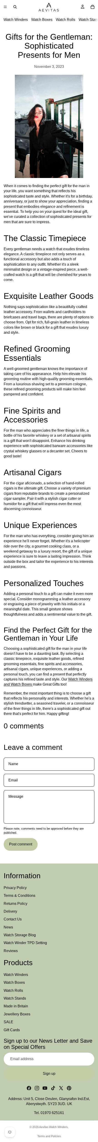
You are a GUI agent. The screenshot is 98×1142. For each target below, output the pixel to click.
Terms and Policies (49, 1136)
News (8, 927)
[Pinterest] (69, 1088)
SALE (8, 1022)
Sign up (49, 1073)
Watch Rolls (65, 20)
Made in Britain (16, 1006)
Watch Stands (15, 998)
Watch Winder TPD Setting (25, 943)
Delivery (10, 911)
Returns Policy (15, 904)
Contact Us (13, 919)
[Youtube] (45, 1088)
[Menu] (5, 7)
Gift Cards (12, 1030)
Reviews (11, 951)
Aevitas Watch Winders (53, 1127)
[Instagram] (37, 1088)
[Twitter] (61, 1088)
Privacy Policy (15, 888)
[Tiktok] (53, 1088)
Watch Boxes (41, 20)
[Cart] (93, 7)
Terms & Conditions (19, 895)
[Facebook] (29, 1088)
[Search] (15, 7)
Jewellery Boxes (17, 1014)
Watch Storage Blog (20, 935)
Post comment (20, 844)
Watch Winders (15, 20)
